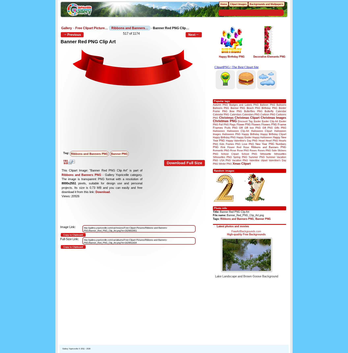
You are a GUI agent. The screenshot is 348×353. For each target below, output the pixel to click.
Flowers (256, 124)
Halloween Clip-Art (238, 131)
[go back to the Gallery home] (79, 10)
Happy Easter (243, 137)
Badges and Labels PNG (244, 104)
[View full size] (132, 68)
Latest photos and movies (233, 226)
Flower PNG (244, 124)
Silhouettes (280, 154)
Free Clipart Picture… (91, 28)
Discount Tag (245, 121)
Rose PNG (243, 150)
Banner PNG (119, 153)
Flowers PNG (269, 124)
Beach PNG (253, 108)
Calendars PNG (251, 114)
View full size (68, 162)
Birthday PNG (269, 108)
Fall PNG (224, 124)
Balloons (281, 104)
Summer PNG (257, 157)
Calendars (235, 114)
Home (223, 4)
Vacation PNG (240, 160)
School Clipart (229, 154)
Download (102, 192)
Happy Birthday (250, 134)
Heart (262, 140)
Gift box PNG (252, 127)
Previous (74, 34)
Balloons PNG (221, 108)
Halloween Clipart (261, 131)
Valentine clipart (258, 160)
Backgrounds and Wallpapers (266, 4)
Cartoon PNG (267, 114)
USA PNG (225, 160)
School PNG (249, 154)
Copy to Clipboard (73, 235)
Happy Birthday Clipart (273, 134)
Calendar (281, 111)
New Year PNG (264, 144)
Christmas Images (273, 117)
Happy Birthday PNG (231, 56)
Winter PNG (225, 163)
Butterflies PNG (253, 111)
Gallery (66, 28)
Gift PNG (267, 127)
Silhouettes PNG (222, 157)
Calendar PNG (221, 114)
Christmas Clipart (247, 117)
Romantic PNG (221, 150)
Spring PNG (240, 157)
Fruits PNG (231, 127)
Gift (241, 127)
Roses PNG (264, 150)
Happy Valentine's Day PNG (241, 140)
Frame (282, 124)
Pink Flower (228, 147)
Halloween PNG (231, 134)
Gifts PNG (280, 127)
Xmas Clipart (242, 163)
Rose (233, 150)
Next (191, 34)
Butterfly (269, 111)
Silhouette (265, 154)
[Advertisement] (133, 119)
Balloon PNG (267, 104)
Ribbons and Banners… (129, 28)
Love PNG (248, 144)
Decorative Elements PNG (269, 56)
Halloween (219, 131)
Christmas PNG (225, 121)
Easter (257, 121)
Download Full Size (184, 163)
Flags (233, 124)
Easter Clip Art (270, 121)
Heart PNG (272, 140)
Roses (253, 150)
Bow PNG (236, 111)
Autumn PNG (220, 104)
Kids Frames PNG (230, 144)
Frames (218, 127)
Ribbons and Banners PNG (89, 153)
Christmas (226, 117)
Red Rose (243, 147)
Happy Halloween (262, 137)
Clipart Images (238, 4)
